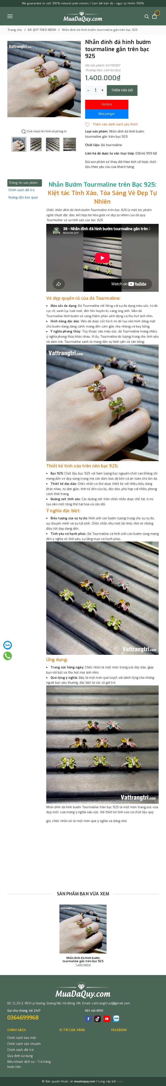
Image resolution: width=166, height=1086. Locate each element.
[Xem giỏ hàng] (154, 16)
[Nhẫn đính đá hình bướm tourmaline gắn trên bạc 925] (83, 929)
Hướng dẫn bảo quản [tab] (23, 197)
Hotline (107, 104)
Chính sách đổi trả (20, 1050)
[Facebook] (88, 1019)
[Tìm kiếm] (147, 16)
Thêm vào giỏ (122, 90)
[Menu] (10, 16)
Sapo (120, 1081)
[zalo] (116, 1019)
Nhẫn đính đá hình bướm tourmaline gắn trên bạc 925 (83, 959)
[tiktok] (97, 1019)
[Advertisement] (83, 856)
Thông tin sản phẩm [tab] (23, 183)
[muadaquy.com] (83, 16)
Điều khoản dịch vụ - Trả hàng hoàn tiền (29, 1064)
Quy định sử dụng (20, 1056)
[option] (44, 79)
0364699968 (23, 1017)
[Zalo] (7, 645)
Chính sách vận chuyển (24, 1044)
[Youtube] (107, 1019)
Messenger (107, 114)
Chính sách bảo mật (21, 1038)
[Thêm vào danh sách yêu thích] (111, 124)
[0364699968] (7, 656)
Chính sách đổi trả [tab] (21, 190)
